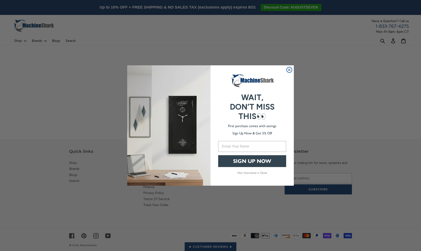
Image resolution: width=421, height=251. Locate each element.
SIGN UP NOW (252, 161)
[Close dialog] (289, 70)
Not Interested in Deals (252, 172)
